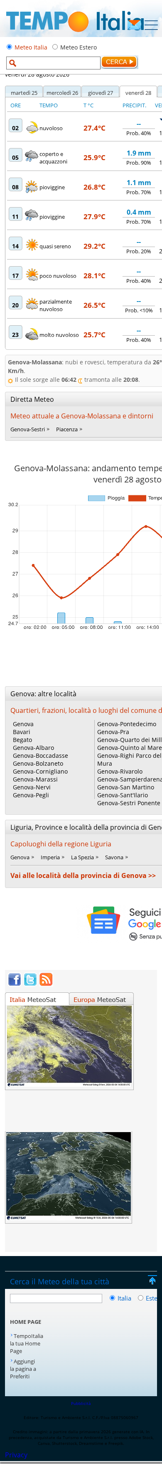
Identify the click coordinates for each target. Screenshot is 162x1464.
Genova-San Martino (125, 787)
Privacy (16, 1454)
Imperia (50, 857)
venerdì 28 (138, 92)
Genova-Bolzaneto (38, 763)
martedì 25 (24, 92)
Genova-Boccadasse (40, 755)
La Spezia (82, 857)
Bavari (21, 732)
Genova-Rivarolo (119, 771)
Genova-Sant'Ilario (122, 795)
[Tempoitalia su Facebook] (14, 984)
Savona (114, 857)
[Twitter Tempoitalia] (30, 984)
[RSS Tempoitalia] (46, 984)
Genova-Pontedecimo (126, 724)
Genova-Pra (113, 732)
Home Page (25, 1322)
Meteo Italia (31, 47)
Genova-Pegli (31, 795)
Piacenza (67, 429)
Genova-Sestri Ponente (128, 803)
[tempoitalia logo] (75, 34)
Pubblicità (81, 1403)
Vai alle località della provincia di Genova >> (83, 875)
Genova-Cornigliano (40, 771)
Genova (23, 724)
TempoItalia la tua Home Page (26, 1343)
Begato (22, 740)
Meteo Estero (78, 47)
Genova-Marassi (35, 779)
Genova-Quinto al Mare (129, 748)
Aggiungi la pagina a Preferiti (23, 1369)
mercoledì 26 (62, 92)
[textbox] (53, 63)
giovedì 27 (100, 92)
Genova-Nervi (32, 787)
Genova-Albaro (33, 748)
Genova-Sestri (27, 429)
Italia (125, 1298)
